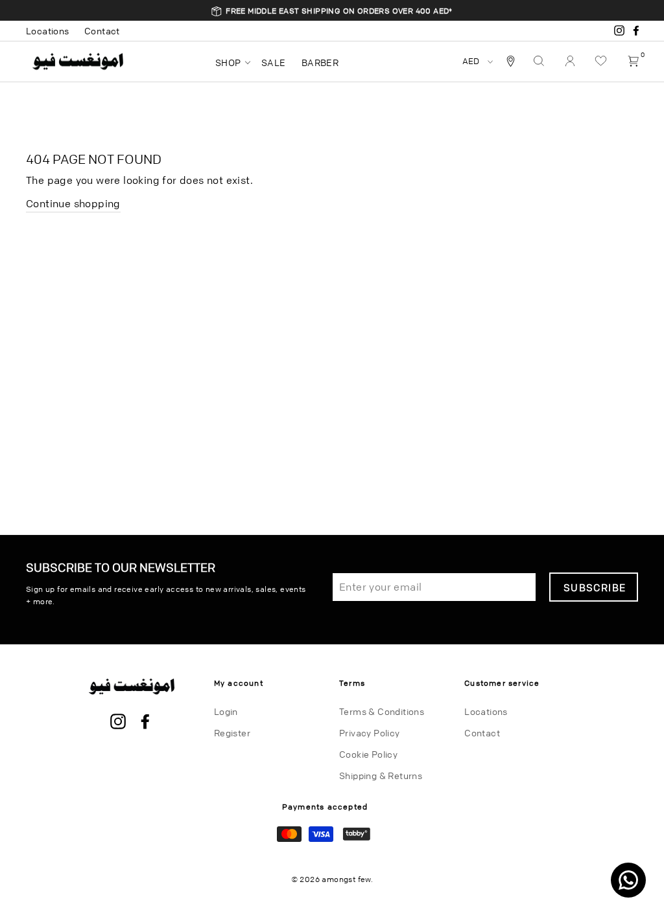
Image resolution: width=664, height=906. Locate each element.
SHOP (228, 62)
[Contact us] (628, 880)
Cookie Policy (368, 754)
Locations (47, 30)
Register (232, 732)
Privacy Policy (369, 732)
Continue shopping (73, 203)
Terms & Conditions (381, 711)
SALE (273, 62)
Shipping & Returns (380, 775)
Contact (102, 30)
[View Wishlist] (602, 62)
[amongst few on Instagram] (118, 722)
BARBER (320, 62)
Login (226, 711)
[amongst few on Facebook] (145, 722)
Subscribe (594, 587)
